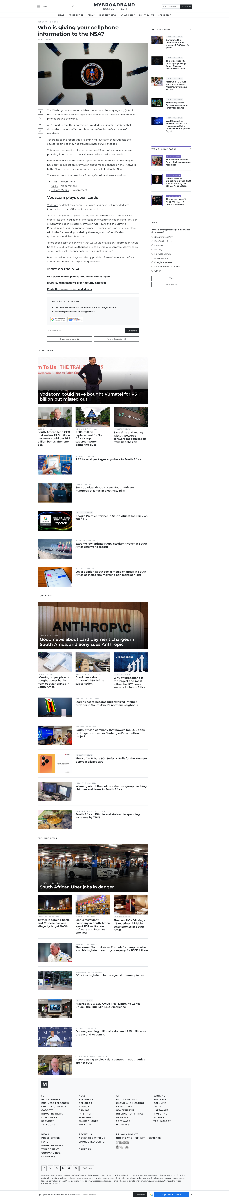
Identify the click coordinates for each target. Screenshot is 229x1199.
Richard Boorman (74, 236)
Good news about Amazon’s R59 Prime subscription (90, 680)
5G (43, 1096)
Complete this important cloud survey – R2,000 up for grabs (178, 44)
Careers (85, 1149)
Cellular (85, 1103)
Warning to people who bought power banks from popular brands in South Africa (54, 682)
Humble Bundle (162, 254)
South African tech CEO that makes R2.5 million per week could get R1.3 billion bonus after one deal (54, 438)
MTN (54, 181)
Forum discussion (115, 339)
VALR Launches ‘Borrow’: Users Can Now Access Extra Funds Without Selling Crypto (178, 126)
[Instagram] (75, 1168)
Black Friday (50, 1099)
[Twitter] (40, 118)
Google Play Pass (163, 262)
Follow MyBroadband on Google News (75, 311)
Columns (159, 1103)
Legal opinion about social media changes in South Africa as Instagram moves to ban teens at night (111, 573)
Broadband (81, 699)
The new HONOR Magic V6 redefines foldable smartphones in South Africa (130, 925)
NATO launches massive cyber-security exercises (76, 282)
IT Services (49, 1117)
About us (85, 1134)
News (61, 15)
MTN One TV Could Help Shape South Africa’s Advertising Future (176, 86)
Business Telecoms (49, 390)
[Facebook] (44, 1168)
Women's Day (173, 156)
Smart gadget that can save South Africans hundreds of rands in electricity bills (105, 489)
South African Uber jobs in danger (77, 886)
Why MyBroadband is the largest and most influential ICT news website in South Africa (129, 682)
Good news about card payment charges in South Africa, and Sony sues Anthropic (87, 642)
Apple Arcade (161, 258)
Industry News (108, 15)
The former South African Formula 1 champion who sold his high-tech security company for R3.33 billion (112, 949)
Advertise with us (92, 1138)
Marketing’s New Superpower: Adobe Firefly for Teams (177, 105)
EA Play (158, 249)
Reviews (122, 1117)
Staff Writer (46, 39)
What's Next (128, 15)
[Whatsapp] (56, 1168)
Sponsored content (93, 1142)
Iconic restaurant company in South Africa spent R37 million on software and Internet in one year (93, 926)
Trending (44, 635)
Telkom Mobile (60, 190)
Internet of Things (130, 1114)
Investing (160, 1114)
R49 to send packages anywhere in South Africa (109, 459)
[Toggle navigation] (38, 6)
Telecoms (48, 1124)
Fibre (157, 1106)
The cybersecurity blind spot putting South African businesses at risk (176, 65)
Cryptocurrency (84, 811)
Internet (80, 569)
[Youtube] (69, 1168)
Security (43, 22)
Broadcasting (83, 674)
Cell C (54, 185)
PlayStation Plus (162, 241)
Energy (79, 484)
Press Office (76, 15)
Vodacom (52, 205)
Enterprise (124, 1106)
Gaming (84, 1110)
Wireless (122, 1124)
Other (157, 271)
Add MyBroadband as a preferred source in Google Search (85, 307)
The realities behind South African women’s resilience (178, 162)
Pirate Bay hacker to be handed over (69, 289)
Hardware (161, 1110)
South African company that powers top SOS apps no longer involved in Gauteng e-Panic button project (110, 733)
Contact (85, 1145)
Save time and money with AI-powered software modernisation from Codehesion (130, 437)
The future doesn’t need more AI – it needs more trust (176, 201)
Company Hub (146, 15)
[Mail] (40, 137)
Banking (159, 1096)
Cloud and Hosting (85, 1056)
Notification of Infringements (138, 1138)
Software (123, 1121)
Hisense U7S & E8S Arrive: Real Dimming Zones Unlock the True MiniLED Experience (108, 1005)
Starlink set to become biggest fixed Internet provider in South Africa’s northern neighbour (107, 703)
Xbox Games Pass (163, 237)
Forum (91, 15)
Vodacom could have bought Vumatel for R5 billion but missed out (88, 396)
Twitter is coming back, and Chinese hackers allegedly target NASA (54, 923)
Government (82, 429)
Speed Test (164, 15)
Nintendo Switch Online (167, 266)
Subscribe (186, 6)
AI (117, 1096)
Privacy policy (127, 1134)
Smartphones (88, 1121)
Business (42, 429)
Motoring (80, 541)
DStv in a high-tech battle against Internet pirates (110, 975)
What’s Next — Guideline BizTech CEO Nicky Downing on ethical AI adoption (178, 182)
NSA (128, 110)
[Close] (191, 1194)
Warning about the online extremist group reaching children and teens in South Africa (111, 788)
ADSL (82, 1096)
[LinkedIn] (40, 124)
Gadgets (80, 727)
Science (159, 1117)
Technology (162, 1121)
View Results (171, 284)
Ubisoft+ (158, 245)
